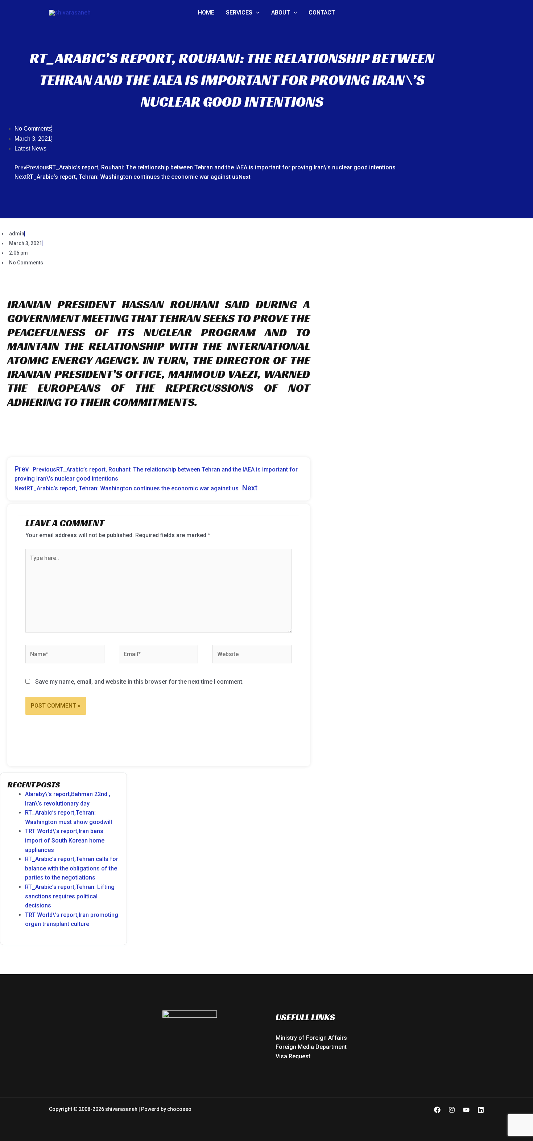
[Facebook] (437, 1110)
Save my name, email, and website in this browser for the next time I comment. (139, 681)
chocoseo (179, 1109)
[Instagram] (452, 1110)
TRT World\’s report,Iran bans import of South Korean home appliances (64, 840)
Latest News (30, 148)
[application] (256, 12)
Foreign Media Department (311, 1046)
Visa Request (293, 1056)
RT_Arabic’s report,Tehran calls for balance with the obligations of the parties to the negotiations (71, 868)
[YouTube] (466, 1110)
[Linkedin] (481, 1110)
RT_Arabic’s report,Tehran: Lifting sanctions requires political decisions (70, 896)
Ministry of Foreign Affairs (311, 1037)
